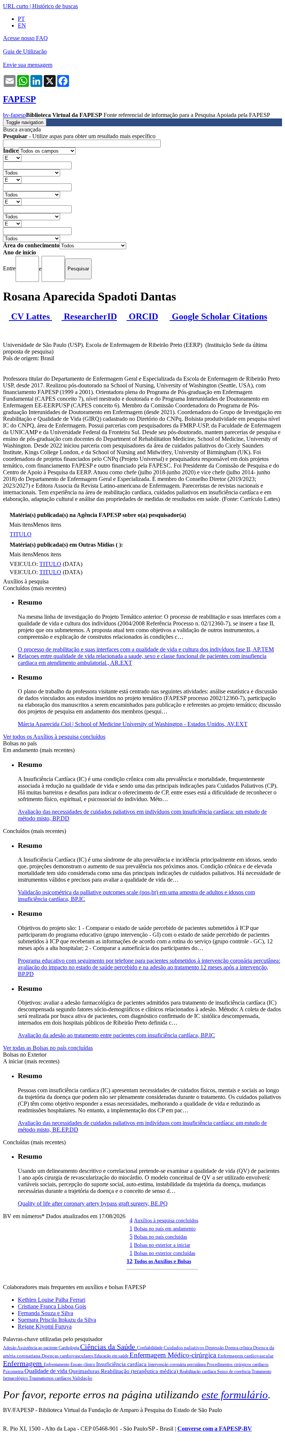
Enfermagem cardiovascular (245, 1356)
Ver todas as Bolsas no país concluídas (48, 1048)
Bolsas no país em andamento (165, 1229)
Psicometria (13, 1371)
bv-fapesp (14, 115)
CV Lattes (30, 316)
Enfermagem (23, 1363)
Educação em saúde (112, 1356)
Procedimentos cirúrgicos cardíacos (238, 1364)
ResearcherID (89, 316)
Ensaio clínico (83, 1364)
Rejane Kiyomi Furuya (45, 1326)
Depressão (215, 1347)
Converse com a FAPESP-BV (214, 1428)
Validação (82, 1378)
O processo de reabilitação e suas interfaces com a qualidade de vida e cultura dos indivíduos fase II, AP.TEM (146, 649)
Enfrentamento (57, 1364)
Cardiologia (69, 1347)
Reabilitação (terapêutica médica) (140, 1371)
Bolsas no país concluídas (160, 1237)
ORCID (142, 316)
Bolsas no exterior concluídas (164, 1253)
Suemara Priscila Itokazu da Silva (57, 1320)
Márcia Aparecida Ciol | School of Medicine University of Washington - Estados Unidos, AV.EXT (133, 724)
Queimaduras (85, 1371)
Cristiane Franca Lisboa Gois (52, 1306)
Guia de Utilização (25, 51)
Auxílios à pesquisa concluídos (166, 1220)
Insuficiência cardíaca (122, 1364)
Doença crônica (239, 1347)
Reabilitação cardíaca (198, 1371)
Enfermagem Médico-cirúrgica (174, 1355)
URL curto (15, 6)
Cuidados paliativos (184, 1347)
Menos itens (47, 524)
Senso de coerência (234, 1371)
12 (129, 1261)
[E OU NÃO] (12, 157)
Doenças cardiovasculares (68, 1356)
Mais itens (21, 524)
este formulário (235, 1395)
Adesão (10, 1347)
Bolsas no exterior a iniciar (162, 1245)
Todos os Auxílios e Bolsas (162, 1261)
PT (21, 19)
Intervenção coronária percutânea (177, 1364)
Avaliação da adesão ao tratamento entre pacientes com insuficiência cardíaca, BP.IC (116, 1035)
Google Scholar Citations (218, 316)
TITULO (21, 534)
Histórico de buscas (55, 6)
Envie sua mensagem (27, 65)
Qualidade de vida (46, 1371)
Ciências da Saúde (108, 1347)
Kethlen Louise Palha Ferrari (51, 1300)
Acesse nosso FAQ (25, 38)
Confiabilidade (150, 1347)
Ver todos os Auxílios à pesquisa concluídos (54, 736)
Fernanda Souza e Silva (45, 1313)
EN (22, 25)
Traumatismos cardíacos (50, 1378)
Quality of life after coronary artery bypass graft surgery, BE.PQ (93, 1203)
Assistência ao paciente (38, 1347)
